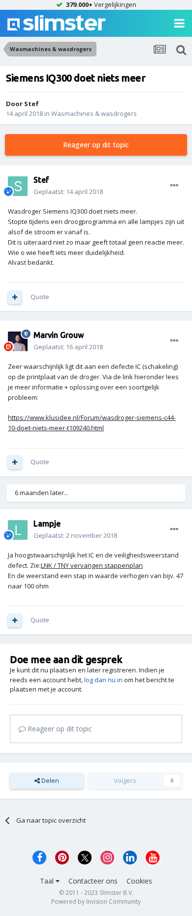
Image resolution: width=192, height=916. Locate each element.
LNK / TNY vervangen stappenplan (92, 565)
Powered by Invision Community (96, 901)
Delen (49, 780)
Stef (31, 103)
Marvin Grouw (58, 335)
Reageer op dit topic (96, 144)
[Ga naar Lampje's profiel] (18, 530)
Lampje (47, 523)
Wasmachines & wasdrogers (94, 113)
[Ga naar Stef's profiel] (18, 186)
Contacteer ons (93, 881)
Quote (40, 296)
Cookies (139, 881)
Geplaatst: (68, 191)
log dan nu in (103, 679)
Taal (48, 881)
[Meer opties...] (174, 186)
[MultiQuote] (15, 297)
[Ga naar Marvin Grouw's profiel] (18, 341)
